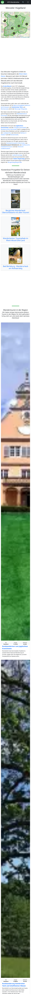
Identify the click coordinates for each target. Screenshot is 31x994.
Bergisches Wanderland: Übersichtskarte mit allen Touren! (15, 211)
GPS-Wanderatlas (13, 2)
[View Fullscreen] (3, 19)
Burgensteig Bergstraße (15, 162)
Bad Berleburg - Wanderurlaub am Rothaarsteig (15, 267)
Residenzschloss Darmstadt (9, 129)
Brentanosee (4, 109)
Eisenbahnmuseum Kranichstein (15, 143)
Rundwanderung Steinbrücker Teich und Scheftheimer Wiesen (14, 985)
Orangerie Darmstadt (20, 127)
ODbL (28, 37)
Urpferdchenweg (17, 155)
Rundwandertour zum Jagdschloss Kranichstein (15, 647)
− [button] (3, 16)
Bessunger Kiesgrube (21, 109)
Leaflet (14, 37)
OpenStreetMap (24, 37)
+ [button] (3, 14)
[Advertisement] (15, 54)
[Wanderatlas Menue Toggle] (28, 2)
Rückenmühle (14, 135)
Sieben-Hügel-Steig (19, 158)
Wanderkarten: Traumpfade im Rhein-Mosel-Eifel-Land (15, 239)
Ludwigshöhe (7, 133)
